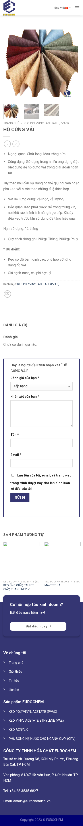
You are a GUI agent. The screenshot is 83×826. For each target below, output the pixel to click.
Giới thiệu (15, 672)
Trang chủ (11, 123)
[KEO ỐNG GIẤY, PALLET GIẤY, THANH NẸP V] (21, 560)
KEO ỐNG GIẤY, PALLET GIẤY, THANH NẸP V (18, 587)
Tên (14, 435)
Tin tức (14, 681)
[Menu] (77, 7)
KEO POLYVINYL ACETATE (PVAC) (46, 123)
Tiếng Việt (58, 7)
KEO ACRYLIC (19, 730)
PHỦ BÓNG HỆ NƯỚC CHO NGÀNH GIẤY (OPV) (42, 739)
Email (15, 455)
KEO (12, 721)
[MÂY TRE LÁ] (62, 560)
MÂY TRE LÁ (52, 585)
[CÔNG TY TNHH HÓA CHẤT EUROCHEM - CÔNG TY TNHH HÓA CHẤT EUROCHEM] (9, 8)
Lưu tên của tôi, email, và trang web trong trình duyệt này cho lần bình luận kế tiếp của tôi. (40, 482)
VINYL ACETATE (27, 721)
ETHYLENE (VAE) (51, 721)
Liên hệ (14, 690)
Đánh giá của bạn (24, 378)
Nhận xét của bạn (24, 396)
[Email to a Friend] (7, 294)
